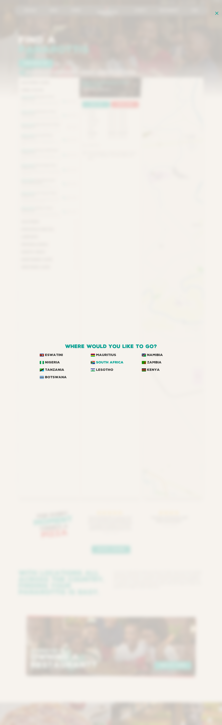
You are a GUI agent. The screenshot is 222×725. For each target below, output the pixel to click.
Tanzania (54, 370)
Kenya (153, 370)
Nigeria (52, 362)
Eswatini (54, 355)
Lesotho (104, 370)
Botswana (56, 377)
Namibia (155, 355)
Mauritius (106, 355)
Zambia (154, 362)
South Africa (110, 362)
